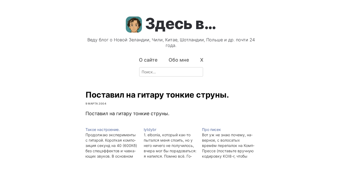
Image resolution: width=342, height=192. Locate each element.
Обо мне (179, 60)
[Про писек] (231, 143)
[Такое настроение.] (115, 143)
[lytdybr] (173, 143)
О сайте (148, 60)
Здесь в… (180, 23)
